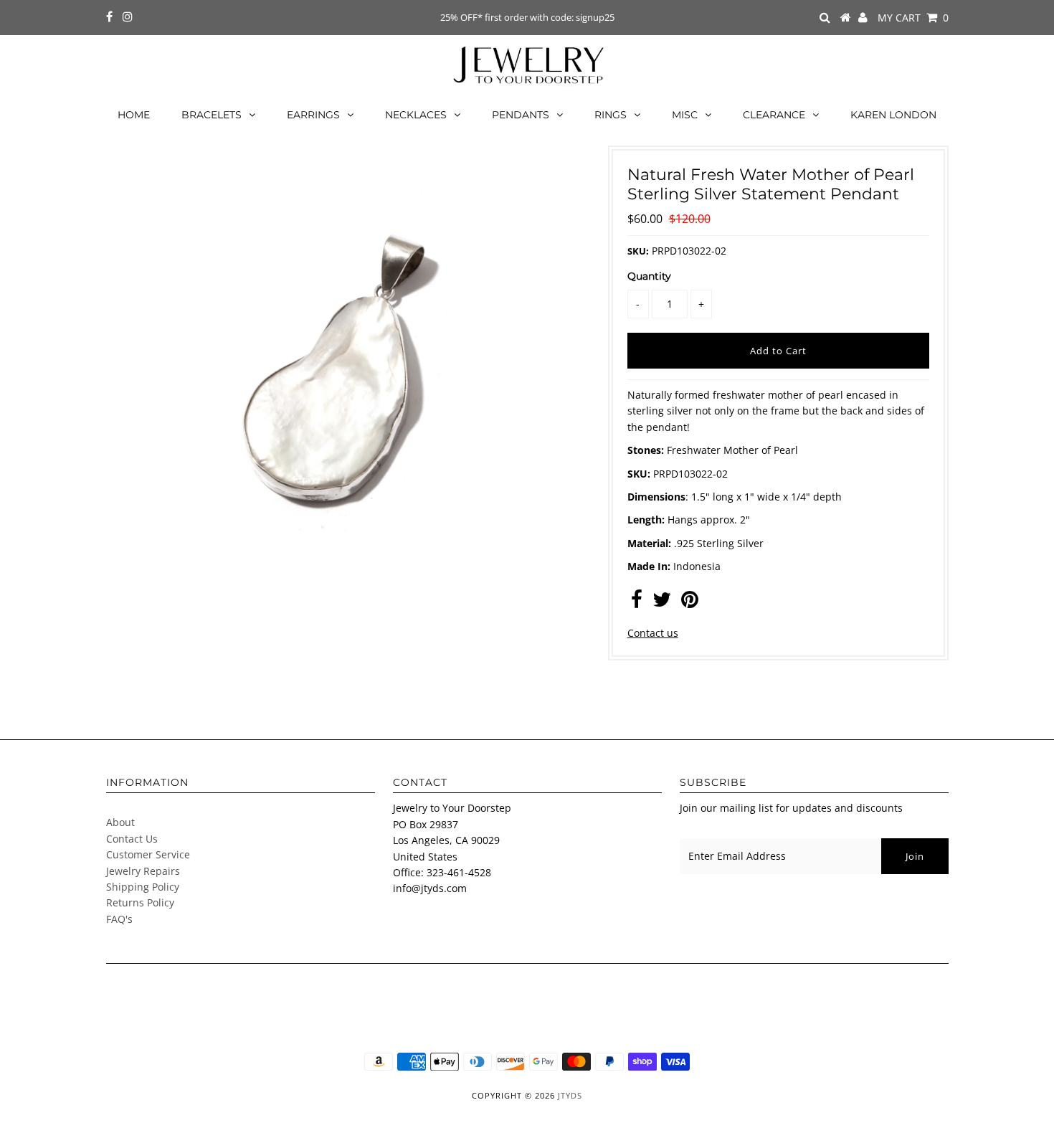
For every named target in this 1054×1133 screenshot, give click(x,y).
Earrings (313, 114)
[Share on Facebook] (636, 603)
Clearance (774, 114)
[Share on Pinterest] (689, 603)
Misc (685, 114)
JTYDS (570, 1095)
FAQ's (119, 919)
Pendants (520, 114)
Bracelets (211, 114)
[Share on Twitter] (661, 603)
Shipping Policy (142, 886)
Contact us (652, 633)
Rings (610, 114)
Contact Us (132, 838)
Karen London (893, 114)
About (120, 822)
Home (134, 114)
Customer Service (148, 854)
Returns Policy (140, 902)
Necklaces (416, 114)
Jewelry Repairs (143, 871)
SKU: (638, 251)
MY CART (913, 17)
